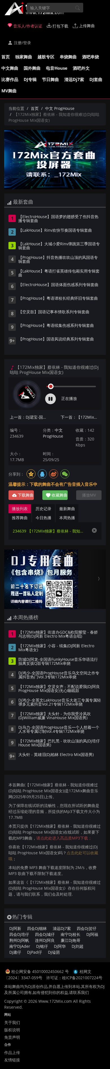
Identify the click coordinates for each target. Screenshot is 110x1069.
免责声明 (12, 1037)
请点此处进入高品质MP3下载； (64, 838)
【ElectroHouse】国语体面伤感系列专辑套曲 (58, 285)
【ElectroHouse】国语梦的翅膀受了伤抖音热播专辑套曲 (58, 219)
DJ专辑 (30, 79)
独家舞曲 (23, 56)
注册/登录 (22, 42)
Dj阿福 (92, 934)
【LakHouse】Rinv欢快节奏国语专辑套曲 (55, 230)
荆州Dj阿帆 (19, 940)
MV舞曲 (9, 90)
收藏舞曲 (58, 495)
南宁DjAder (19, 946)
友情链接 (12, 1059)
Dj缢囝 (54, 952)
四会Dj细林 (37, 928)
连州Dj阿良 (45, 940)
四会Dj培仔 (19, 934)
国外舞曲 (32, 68)
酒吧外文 (81, 68)
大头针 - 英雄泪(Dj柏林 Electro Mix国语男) (56, 755)
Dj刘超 (77, 946)
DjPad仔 (34, 952)
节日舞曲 (50, 79)
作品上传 (12, 1052)
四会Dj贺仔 (86, 928)
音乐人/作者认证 (27, 26)
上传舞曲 (86, 25)
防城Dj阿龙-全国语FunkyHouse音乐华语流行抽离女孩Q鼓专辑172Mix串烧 (58, 661)
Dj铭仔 (42, 946)
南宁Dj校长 (70, 934)
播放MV (89, 495)
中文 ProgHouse (59, 108)
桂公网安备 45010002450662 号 (40, 971)
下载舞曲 (25, 495)
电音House (56, 68)
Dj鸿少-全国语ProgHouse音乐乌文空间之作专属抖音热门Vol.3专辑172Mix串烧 (58, 675)
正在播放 (69, 398)
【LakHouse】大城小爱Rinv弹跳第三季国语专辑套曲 (59, 246)
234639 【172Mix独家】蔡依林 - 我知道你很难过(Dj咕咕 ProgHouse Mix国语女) (49, 531)
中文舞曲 (9, 68)
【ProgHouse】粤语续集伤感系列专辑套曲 (56, 325)
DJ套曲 (95, 79)
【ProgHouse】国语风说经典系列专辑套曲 (56, 339)
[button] (11, 579)
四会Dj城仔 (45, 934)
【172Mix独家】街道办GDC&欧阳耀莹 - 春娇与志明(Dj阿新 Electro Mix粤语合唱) (58, 634)
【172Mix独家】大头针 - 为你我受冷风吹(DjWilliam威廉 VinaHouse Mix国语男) (54, 716)
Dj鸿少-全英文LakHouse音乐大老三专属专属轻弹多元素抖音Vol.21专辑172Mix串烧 (59, 702)
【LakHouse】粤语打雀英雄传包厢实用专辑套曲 (59, 273)
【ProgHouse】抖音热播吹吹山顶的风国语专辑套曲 (58, 259)
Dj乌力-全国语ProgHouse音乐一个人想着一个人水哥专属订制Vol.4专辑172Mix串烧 (58, 729)
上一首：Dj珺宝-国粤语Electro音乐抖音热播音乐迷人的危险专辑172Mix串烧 (30, 417)
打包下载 (59, 26)
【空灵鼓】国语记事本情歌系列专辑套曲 (53, 312)
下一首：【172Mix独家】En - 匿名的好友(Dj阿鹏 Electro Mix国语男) (81, 417)
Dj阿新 (15, 928)
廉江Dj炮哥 (70, 940)
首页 (5, 56)
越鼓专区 (46, 56)
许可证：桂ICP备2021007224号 (74, 977)
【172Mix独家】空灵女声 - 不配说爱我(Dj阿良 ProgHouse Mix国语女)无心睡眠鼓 (59, 689)
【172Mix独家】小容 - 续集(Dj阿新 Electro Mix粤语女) (56, 648)
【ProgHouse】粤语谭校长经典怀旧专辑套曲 (58, 298)
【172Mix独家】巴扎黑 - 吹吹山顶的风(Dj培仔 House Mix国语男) (59, 743)
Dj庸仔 (15, 952)
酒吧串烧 (90, 56)
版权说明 (12, 1029)
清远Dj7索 (74, 79)
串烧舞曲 (68, 56)
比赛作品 (9, 79)
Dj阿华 (60, 946)
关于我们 (12, 1022)
